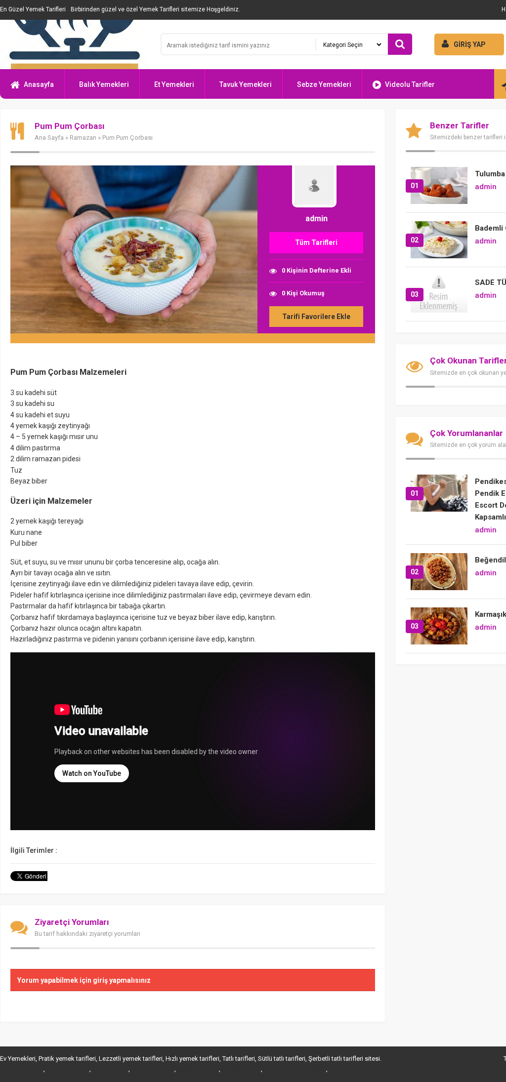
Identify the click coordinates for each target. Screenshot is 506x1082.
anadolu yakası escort (294, 1069)
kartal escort (109, 1069)
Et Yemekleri (174, 84)
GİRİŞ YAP (470, 44)
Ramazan (83, 137)
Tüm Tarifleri (316, 242)
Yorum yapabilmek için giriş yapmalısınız (84, 980)
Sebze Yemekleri (324, 84)
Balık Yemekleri (104, 84)
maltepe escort (21, 1069)
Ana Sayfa (49, 137)
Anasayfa (39, 84)
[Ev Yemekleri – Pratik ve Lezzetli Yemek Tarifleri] (74, 44)
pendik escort (240, 1069)
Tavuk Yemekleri (245, 84)
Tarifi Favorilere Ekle (316, 317)
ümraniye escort (351, 1069)
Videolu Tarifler (410, 84)
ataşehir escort (67, 1069)
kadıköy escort (197, 1069)
